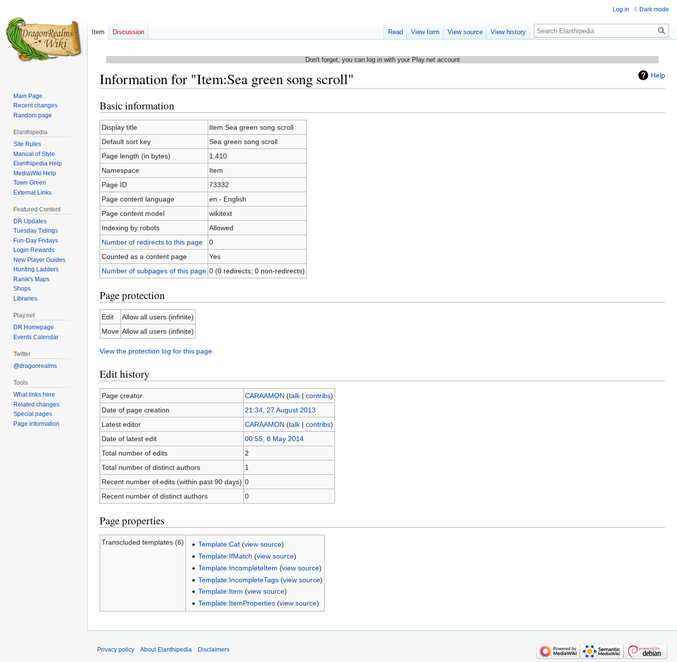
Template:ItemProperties (236, 603)
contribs (318, 396)
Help (658, 75)
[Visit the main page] (43, 39)
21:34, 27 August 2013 (280, 410)
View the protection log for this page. (157, 351)
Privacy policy (115, 649)
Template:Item (220, 591)
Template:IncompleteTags (238, 580)
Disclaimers (213, 649)
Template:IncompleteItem (238, 568)
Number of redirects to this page (152, 242)
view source (263, 544)
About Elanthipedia (166, 649)
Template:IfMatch (225, 556)
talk (294, 396)
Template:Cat (219, 544)
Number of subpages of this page (154, 271)
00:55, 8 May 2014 (274, 439)
